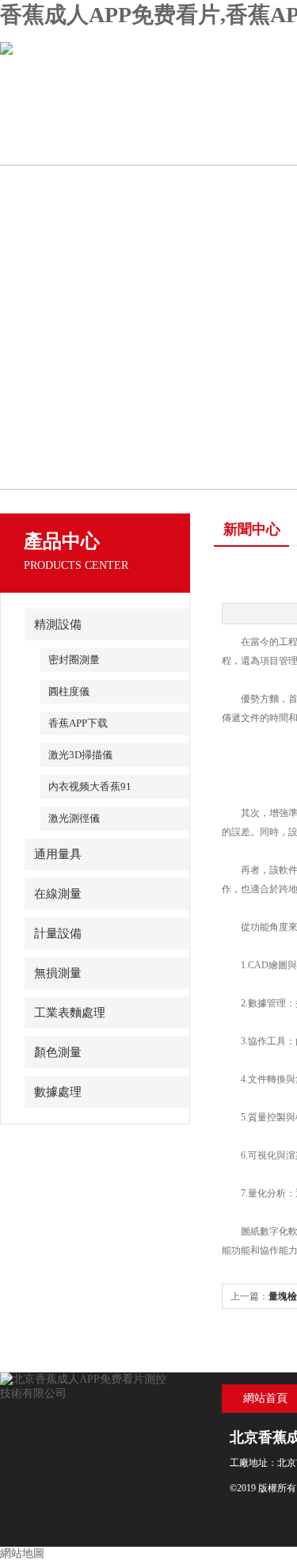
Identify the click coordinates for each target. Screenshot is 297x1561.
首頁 (57, 145)
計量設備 (58, 933)
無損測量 (58, 973)
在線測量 (58, 893)
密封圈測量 (74, 660)
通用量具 (58, 854)
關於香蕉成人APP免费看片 (170, 152)
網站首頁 (265, 1398)
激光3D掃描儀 (80, 755)
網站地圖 (22, 1553)
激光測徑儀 (74, 818)
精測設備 (58, 624)
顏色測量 (58, 1052)
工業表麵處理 (69, 1012)
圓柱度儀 (68, 691)
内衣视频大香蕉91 (89, 786)
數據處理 (58, 1092)
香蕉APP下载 (78, 723)
